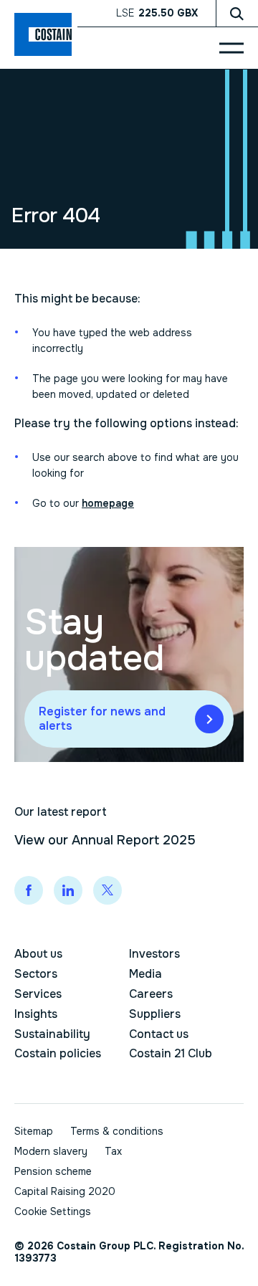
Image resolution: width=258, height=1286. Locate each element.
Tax (113, 1151)
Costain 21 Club (170, 1053)
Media (145, 973)
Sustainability (52, 1034)
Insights (35, 1013)
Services (38, 993)
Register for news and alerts (102, 718)
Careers (151, 993)
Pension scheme (53, 1171)
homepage (108, 503)
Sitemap (33, 1131)
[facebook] (28, 890)
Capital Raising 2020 (64, 1191)
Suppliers (155, 1013)
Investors (154, 953)
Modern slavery (50, 1151)
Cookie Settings (52, 1212)
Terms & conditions (116, 1131)
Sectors (35, 973)
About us (38, 953)
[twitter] (107, 890)
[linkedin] (68, 890)
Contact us (158, 1034)
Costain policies (57, 1053)
